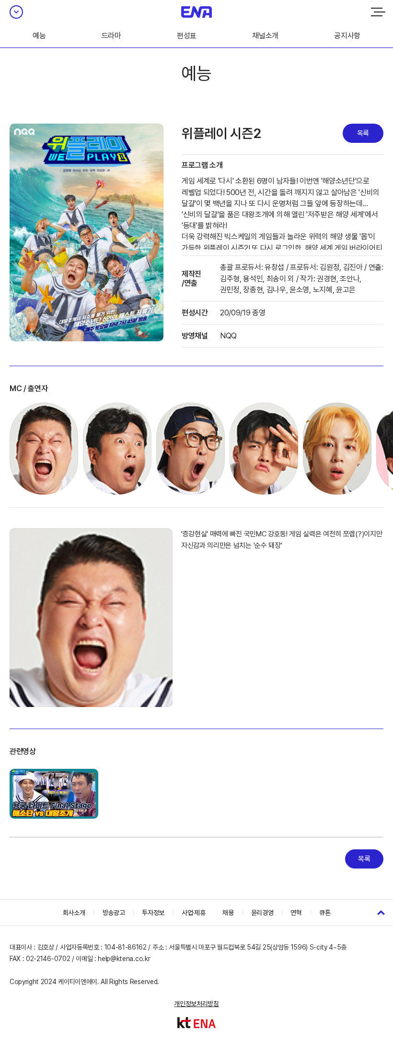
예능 (39, 35)
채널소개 (265, 35)
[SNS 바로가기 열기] (16, 12)
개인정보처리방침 (196, 1004)
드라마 (111, 35)
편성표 (186, 35)
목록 (363, 133)
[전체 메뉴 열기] (378, 12)
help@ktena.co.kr (124, 958)
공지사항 (347, 35)
